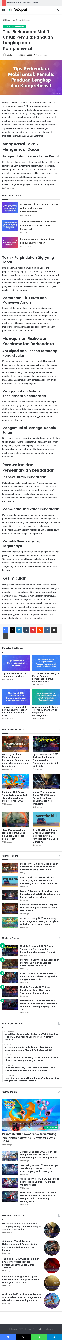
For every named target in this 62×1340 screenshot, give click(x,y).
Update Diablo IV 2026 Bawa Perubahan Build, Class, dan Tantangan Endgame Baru (35, 990)
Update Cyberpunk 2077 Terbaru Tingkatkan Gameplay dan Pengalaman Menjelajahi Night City (46, 760)
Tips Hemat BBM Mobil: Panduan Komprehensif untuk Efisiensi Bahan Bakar (14, 711)
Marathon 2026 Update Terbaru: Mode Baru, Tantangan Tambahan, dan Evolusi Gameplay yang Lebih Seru (38, 1005)
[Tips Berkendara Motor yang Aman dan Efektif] (16, 663)
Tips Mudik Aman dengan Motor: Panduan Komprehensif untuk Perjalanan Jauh (45, 677)
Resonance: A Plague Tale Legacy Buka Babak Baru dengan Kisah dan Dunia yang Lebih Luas (21, 1279)
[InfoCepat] (18, 10)
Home (7, 20)
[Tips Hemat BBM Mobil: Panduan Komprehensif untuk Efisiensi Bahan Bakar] (16, 697)
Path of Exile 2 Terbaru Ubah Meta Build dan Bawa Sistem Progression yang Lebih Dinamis (39, 976)
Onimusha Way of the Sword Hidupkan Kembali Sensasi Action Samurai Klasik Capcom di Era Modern (20, 1245)
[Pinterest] (33, 630)
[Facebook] (5, 630)
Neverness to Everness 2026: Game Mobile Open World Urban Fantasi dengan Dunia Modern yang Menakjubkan (38, 1197)
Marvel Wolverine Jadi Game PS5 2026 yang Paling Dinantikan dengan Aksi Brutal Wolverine (44, 798)
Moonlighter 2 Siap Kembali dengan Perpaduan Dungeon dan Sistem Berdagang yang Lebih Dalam (15, 760)
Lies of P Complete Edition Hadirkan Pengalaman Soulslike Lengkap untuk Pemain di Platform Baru (40, 894)
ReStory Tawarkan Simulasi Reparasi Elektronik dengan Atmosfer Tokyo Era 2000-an (39, 907)
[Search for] (58, 11)
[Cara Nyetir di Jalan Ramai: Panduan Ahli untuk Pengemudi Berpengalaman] (10, 207)
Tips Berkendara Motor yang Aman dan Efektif (14, 675)
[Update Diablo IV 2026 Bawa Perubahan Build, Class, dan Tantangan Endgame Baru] (10, 991)
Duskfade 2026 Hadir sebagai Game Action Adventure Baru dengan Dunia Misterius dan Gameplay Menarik (22, 1297)
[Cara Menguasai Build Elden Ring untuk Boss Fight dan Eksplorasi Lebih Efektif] (15, 819)
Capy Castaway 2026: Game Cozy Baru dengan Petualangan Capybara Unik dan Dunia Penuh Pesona (39, 921)
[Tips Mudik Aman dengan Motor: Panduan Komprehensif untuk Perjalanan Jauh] (46, 663)
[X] (12, 630)
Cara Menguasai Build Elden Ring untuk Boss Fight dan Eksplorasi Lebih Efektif (14, 834)
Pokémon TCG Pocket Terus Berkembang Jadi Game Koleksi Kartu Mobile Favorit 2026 (14, 796)
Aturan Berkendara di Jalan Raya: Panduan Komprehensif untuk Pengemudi (38, 225)
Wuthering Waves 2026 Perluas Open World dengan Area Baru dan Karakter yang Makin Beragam (39, 1168)
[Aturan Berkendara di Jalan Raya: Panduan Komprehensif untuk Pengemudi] (10, 225)
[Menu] (3, 11)
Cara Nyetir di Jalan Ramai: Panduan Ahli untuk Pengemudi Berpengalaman (39, 208)
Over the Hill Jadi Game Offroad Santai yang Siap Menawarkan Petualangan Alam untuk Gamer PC (46, 836)
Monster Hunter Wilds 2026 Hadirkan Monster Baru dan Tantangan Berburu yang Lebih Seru (39, 962)
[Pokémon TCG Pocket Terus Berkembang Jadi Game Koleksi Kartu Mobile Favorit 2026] (15, 781)
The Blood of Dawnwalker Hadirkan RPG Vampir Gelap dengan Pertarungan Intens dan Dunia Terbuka (20, 1263)
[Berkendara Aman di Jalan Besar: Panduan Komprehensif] (10, 242)
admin (9, 55)
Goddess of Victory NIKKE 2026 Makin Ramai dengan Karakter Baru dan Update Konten (40, 1181)
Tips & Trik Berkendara (21, 20)
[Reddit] (40, 630)
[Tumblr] (26, 630)
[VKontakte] (47, 630)
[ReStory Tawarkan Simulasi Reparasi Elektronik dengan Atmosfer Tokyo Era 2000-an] (10, 908)
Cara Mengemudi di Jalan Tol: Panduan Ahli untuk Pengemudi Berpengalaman (45, 711)
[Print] (5, 636)
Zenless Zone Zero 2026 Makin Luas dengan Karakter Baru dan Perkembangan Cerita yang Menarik (39, 1154)
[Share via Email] (54, 630)
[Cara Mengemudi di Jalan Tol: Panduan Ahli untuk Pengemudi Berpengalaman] (46, 697)
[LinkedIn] (19, 630)
